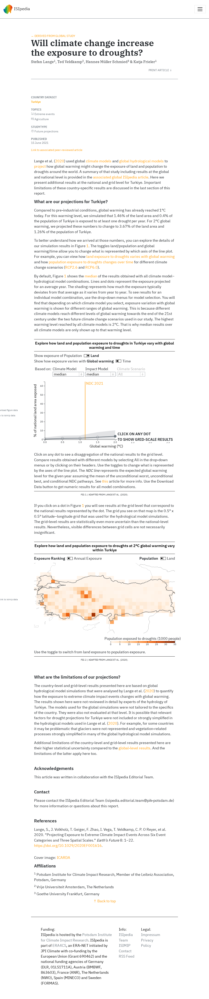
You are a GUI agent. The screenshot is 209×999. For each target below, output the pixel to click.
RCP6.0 (91, 267)
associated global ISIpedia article (120, 177)
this (105, 481)
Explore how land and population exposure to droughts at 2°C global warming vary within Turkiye (104, 547)
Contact (125, 951)
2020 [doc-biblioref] (59, 161)
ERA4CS (59, 945)
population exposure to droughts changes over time (91, 262)
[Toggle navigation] (200, 9)
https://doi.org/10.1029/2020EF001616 (68, 845)
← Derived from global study (53, 36)
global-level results (134, 748)
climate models (98, 161)
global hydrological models (141, 161)
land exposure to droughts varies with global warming (130, 256)
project (40, 166)
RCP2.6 (71, 267)
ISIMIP (124, 945)
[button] (163, 70)
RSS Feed (126, 956)
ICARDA (63, 857)
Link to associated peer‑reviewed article (56, 150)
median (91, 276)
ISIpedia (21, 8)
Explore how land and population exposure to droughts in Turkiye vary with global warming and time (104, 345)
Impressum (150, 934)
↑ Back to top (104, 901)
